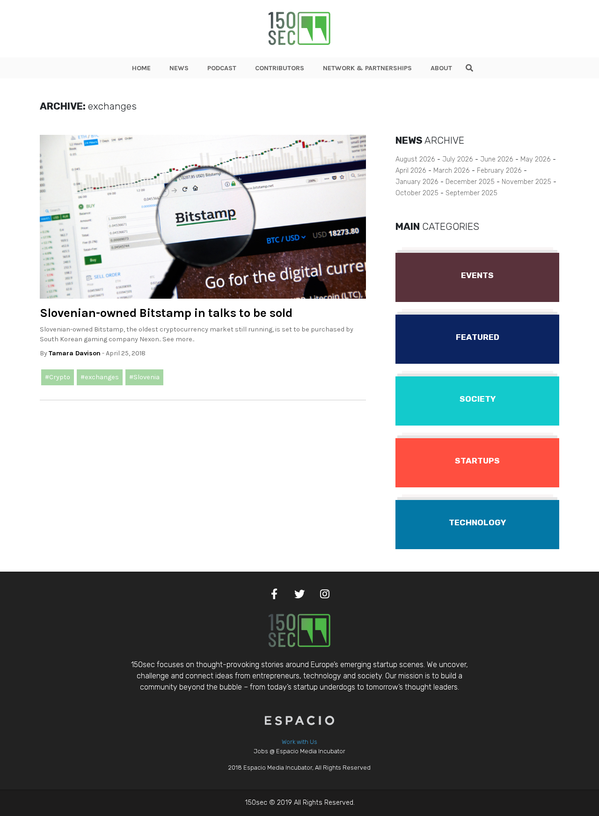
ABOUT (441, 68)
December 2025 (470, 182)
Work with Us (299, 741)
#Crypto (57, 377)
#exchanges (99, 377)
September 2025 (471, 193)
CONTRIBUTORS (279, 68)
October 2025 (416, 193)
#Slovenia (144, 377)
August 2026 (415, 159)
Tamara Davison (75, 353)
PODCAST (221, 68)
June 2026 (496, 159)
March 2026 (451, 171)
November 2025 (526, 182)
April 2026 (410, 171)
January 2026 (416, 182)
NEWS (179, 68)
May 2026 (535, 159)
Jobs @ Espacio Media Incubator (299, 751)
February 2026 (499, 171)
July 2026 (457, 159)
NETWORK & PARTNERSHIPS (367, 68)
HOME (141, 68)
